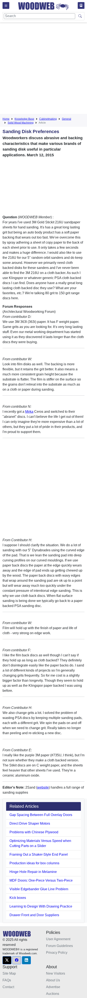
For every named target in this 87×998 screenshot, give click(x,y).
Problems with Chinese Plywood (34, 832)
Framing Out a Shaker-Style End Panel (39, 854)
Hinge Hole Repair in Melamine (33, 872)
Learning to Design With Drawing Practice (41, 906)
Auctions (52, 993)
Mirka (29, 411)
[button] (7, 960)
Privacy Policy (56, 952)
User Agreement (58, 939)
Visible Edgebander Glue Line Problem (39, 889)
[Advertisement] (43, 69)
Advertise (53, 987)
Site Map (9, 973)
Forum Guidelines (59, 946)
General (66, 118)
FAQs (7, 980)
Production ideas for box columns (34, 863)
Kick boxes (18, 898)
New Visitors (55, 973)
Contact (8, 987)
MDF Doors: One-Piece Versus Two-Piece (41, 880)
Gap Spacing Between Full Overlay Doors (41, 815)
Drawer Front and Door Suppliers (34, 915)
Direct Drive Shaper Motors (30, 823)
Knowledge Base (24, 118)
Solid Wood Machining (21, 122)
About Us (53, 980)
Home (6, 118)
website (43, 787)
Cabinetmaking (48, 118)
